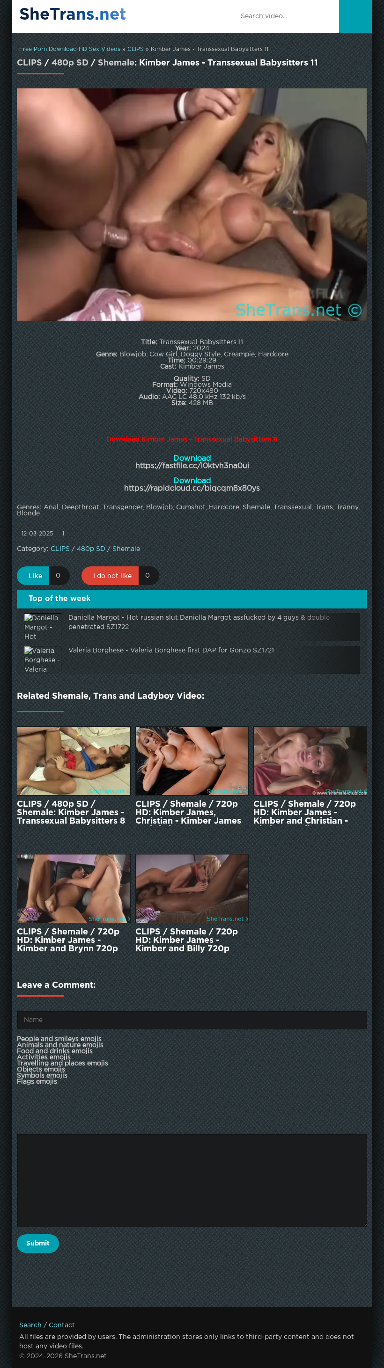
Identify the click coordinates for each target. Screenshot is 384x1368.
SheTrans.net (72, 14)
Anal (51, 507)
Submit (38, 1243)
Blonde (28, 513)
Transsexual (292, 507)
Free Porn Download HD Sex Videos (69, 49)
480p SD (70, 63)
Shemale (116, 63)
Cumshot (191, 507)
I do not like (112, 576)
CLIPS (135, 49)
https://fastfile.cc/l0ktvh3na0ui (192, 466)
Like (35, 576)
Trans (324, 507)
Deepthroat (80, 507)
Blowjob (159, 507)
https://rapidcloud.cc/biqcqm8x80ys (192, 488)
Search (30, 1325)
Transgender (123, 507)
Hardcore (224, 507)
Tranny (347, 507)
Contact (62, 1325)
